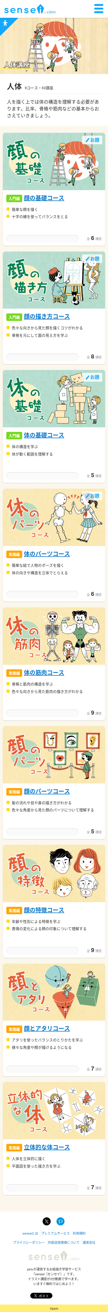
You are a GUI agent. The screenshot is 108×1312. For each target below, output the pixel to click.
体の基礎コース (44, 435)
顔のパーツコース (47, 791)
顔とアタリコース (47, 1028)
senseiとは (30, 1233)
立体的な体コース (47, 1147)
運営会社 (89, 1242)
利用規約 (79, 1233)
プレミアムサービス (55, 1233)
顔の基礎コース (44, 198)
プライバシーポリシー (29, 1242)
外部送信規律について (63, 1242)
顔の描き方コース (47, 316)
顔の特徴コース (44, 910)
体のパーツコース (47, 553)
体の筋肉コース (44, 672)
